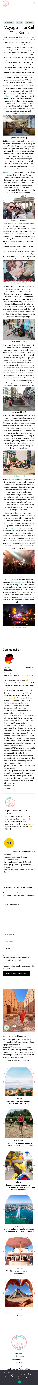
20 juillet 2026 (19, 1140)
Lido (19, 541)
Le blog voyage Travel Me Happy (19, 1369)
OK (19, 1382)
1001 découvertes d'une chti (15, 851)
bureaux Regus (28, 443)
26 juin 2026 (19, 1226)
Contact (19, 1362)
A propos (19, 1353)
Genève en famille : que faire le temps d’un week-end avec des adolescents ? (19, 1230)
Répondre (29, 667)
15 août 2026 (19, 1098)
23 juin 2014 (8, 670)
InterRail (29, 22)
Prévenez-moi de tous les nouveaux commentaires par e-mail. (16, 958)
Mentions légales (19, 1366)
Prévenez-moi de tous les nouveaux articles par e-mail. (18, 967)
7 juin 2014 (8, 854)
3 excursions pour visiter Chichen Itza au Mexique (19, 1314)
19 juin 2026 (19, 1268)
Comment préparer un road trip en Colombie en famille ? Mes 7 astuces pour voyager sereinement (19, 1187)
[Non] (35, 1378)
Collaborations (19, 1356)
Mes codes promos (19, 1359)
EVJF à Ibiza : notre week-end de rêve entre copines (19, 1272)
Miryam (7, 667)
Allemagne (8, 22)
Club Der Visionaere (18, 582)
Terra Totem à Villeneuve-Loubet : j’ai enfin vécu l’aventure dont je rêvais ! (19, 1144)
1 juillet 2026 (19, 1182)
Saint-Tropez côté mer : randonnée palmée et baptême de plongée (19, 1102)
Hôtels (19, 22)
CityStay (12, 528)
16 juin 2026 (19, 1310)
